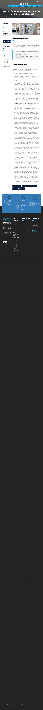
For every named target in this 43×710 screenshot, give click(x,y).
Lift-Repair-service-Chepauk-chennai (19, 465)
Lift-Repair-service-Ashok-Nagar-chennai (31, 460)
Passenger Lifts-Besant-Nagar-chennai (28, 608)
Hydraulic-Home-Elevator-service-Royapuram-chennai (30, 325)
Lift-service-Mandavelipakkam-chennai (14, 414)
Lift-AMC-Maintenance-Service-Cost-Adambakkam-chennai (17, 513)
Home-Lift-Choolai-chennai (8, 666)
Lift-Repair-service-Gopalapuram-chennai (23, 474)
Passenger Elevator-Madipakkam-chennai (14, 635)
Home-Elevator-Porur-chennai (19, 695)
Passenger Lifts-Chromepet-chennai (24, 613)
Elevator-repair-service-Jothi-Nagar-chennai (27, 345)
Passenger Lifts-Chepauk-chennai (33, 609)
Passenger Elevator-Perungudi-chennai (10, 643)
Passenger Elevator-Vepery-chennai (19, 651)
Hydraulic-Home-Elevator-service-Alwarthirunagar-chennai (14, 266)
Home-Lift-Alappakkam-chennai (30, 655)
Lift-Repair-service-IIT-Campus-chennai (22, 478)
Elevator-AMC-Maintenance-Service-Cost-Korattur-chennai (22, 567)
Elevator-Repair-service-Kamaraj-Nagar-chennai (22, 481)
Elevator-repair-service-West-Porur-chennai (30, 402)
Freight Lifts (14, 248)
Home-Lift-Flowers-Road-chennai (14, 670)
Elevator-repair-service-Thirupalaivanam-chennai (21, 399)
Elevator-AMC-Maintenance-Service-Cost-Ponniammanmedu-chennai (19, 584)
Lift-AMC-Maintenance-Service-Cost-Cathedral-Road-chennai (18, 530)
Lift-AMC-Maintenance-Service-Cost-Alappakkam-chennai (25, 515)
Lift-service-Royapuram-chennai (17, 441)
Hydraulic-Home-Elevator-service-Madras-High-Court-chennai (25, 287)
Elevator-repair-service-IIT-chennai (13, 345)
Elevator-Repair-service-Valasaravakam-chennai (22, 508)
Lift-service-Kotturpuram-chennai (31, 407)
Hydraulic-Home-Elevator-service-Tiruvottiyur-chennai (28, 336)
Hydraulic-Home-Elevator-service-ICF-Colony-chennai (22, 279)
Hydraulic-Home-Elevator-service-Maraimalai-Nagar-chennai (27, 292)
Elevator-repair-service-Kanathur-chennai (18, 350)
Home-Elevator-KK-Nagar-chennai (27, 681)
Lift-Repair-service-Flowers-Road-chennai (14, 473)
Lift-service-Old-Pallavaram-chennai (30, 427)
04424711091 (34, 231)
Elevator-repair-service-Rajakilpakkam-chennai (22, 385)
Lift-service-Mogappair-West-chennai (19, 419)
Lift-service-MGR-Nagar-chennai (30, 416)
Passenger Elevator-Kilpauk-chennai (26, 630)
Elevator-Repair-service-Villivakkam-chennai (11, 510)
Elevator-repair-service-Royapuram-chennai (31, 389)
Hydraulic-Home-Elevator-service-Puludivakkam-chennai (21, 317)
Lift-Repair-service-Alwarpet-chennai (18, 455)
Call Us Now (17, 186)
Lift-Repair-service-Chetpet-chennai (32, 465)
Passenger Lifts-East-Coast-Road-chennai (14, 614)
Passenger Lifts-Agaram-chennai (15, 599)
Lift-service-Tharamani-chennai (19, 448)
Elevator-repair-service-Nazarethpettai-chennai (23, 367)
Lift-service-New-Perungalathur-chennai (26, 425)
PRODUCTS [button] (20, 6)
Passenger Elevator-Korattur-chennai (21, 633)
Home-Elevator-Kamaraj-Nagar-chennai (10, 677)
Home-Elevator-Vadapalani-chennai (23, 699)
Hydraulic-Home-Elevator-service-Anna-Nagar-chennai (24, 268)
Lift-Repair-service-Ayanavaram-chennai (14, 463)
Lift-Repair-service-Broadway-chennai (24, 464)
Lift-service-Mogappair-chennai (27, 417)
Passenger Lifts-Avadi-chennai (8, 607)
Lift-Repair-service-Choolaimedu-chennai (32, 468)
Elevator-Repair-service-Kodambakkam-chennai (26, 488)
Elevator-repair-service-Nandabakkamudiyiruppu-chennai (23, 365)
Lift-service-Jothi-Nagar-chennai (21, 406)
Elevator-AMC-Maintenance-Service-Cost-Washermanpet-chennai (27, 597)
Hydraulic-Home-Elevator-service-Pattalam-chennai (31, 311)
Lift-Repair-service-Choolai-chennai (18, 468)
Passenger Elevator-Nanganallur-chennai (28, 637)
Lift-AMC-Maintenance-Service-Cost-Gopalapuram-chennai (24, 544)
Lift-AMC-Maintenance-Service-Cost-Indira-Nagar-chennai (17, 550)
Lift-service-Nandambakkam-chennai (25, 421)
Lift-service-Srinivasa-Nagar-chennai (32, 445)
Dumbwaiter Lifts (15, 250)
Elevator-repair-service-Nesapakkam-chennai (19, 370)
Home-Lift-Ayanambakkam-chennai (22, 661)
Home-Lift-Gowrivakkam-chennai (32, 671)
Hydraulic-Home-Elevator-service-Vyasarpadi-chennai (16, 338)
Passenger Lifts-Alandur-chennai (27, 599)
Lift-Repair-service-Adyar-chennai (34, 453)
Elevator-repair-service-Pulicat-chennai (33, 381)
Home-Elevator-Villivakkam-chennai (19, 701)
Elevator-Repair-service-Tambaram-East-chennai (28, 504)
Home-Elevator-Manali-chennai (16, 686)
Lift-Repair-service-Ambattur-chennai (10, 456)
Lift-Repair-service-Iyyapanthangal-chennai (32, 479)
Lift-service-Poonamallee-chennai (22, 434)
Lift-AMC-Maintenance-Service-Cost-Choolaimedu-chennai (17, 535)
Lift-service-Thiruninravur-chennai (31, 448)
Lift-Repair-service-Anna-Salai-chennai (25, 459)
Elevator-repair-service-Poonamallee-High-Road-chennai (22, 380)
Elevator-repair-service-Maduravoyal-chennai (30, 352)
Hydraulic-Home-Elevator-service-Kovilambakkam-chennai (28, 282)
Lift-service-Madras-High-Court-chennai (21, 411)
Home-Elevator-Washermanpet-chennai (10, 702)
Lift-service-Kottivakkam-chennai (19, 407)
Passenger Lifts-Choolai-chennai (31, 612)
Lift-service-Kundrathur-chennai (33, 409)
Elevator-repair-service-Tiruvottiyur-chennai (21, 400)
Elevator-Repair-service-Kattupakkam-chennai (21, 484)
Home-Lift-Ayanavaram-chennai (35, 661)
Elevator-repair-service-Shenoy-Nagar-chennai (19, 392)
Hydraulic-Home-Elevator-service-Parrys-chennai (12, 311)
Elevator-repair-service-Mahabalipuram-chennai (12, 353)
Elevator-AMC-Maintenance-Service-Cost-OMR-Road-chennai (22, 576)
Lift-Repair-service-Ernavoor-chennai (21, 471)
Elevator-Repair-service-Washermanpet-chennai (12, 512)
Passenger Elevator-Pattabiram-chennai (10, 646)
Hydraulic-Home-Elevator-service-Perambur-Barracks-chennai (14, 312)
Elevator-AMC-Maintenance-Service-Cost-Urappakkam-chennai (23, 591)
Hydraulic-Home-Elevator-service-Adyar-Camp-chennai (22, 261)
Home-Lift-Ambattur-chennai (28, 656)
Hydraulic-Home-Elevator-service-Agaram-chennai (27, 263)
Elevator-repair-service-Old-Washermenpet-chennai (21, 372)
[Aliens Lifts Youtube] (37, 1)
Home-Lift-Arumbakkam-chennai (15, 660)
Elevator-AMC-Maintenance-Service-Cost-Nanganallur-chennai (21, 573)
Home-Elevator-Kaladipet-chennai (32, 676)
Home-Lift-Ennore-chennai (17, 668)
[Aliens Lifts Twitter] (39, 1)
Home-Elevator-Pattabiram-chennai (31, 695)
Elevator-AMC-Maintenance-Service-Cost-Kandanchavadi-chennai (15, 557)
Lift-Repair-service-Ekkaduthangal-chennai (29, 470)
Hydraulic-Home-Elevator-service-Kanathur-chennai (16, 284)
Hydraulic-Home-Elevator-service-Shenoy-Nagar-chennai (19, 328)
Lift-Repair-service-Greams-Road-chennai (19, 475)
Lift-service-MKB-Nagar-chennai (15, 417)
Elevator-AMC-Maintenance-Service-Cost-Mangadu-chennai (25, 571)
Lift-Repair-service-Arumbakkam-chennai (16, 460)
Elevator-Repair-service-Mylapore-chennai (22, 494)
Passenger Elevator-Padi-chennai (9, 641)
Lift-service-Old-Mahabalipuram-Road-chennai (15, 427)
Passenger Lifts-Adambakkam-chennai (26, 598)
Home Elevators (15, 225)
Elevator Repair (25, 224)
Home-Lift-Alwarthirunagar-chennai (16, 656)
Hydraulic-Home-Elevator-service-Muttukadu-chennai (30, 298)
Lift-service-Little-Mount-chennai (19, 410)
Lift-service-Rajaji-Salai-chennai (28, 438)
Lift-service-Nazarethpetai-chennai (32, 422)
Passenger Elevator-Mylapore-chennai (13, 637)
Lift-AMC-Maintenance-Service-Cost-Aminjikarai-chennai (22, 519)
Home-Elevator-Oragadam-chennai (15, 690)
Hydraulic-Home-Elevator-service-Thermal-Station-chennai (21, 335)
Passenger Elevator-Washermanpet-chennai (31, 652)
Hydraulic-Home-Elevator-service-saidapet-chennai (12, 326)
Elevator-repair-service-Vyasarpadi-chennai (30, 401)
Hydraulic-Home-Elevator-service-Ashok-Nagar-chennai (30, 271)
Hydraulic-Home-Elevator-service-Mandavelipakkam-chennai (21, 291)
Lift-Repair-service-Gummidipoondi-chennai (27, 476)
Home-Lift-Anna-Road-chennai (16, 658)
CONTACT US (38, 6)
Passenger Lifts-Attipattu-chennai (34, 606)
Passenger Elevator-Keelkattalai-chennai (19, 628)
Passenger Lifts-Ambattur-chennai (9, 602)
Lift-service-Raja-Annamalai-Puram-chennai (14, 438)
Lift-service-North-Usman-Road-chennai (18, 426)
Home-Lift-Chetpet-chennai (32, 663)
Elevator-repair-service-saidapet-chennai (10, 390)
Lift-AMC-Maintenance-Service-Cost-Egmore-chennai (30, 538)
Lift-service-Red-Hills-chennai (29, 440)
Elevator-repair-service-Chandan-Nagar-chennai (20, 341)
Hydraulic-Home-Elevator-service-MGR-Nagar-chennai (19, 294)
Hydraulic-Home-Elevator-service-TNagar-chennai (12, 337)
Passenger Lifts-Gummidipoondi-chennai (22, 621)
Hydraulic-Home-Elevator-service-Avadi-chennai (15, 273)
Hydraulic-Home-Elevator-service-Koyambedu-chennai (13, 283)
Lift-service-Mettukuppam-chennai (18, 416)
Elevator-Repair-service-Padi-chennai (29, 498)
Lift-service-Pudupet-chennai (14, 435)
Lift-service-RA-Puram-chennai (18, 440)
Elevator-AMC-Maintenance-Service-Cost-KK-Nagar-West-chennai (19, 563)
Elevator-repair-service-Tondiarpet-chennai (14, 401)
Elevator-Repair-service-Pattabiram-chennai (11, 504)
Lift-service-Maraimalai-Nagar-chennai (14, 415)
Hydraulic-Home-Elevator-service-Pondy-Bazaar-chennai (21, 313)
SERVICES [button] (26, 6)
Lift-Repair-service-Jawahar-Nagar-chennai (26, 480)
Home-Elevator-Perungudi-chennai (32, 692)
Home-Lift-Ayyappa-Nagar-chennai (9, 662)
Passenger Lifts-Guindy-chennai (9, 621)
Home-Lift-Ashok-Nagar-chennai (27, 660)
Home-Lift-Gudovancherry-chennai (19, 672)
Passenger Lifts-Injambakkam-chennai (10, 623)
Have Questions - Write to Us (29, 186)
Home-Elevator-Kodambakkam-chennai (18, 682)
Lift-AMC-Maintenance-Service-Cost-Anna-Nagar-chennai (26, 520)
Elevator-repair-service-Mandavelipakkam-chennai (28, 355)
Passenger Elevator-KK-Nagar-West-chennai (18, 631)
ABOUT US (14, 6)
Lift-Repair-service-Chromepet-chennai (10, 469)
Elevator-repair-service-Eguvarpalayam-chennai (20, 342)
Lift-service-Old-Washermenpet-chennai (23, 429)
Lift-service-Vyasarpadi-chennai (34, 450)
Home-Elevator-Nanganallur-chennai (31, 687)
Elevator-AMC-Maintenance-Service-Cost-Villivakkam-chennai (14, 596)
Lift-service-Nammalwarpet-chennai (32, 420)
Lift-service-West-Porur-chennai (23, 451)
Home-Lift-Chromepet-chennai (31, 666)
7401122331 (35, 230)
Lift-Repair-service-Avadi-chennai (22, 461)
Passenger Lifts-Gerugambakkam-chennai (11, 618)
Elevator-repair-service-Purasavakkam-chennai (29, 382)
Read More (5, 236)
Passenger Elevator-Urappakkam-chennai (33, 648)
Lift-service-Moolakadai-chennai (32, 419)
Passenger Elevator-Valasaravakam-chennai (26, 650)
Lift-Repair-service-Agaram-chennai (9, 454)
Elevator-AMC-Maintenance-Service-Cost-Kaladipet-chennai (17, 554)
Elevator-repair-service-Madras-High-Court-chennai (12, 352)
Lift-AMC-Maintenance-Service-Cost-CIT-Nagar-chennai (23, 537)
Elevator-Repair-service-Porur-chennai (33, 503)
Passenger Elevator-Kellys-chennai (13, 630)
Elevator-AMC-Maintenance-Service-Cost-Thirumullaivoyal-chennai (28, 588)
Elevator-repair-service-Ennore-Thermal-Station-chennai (17, 343)
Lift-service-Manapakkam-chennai (26, 412)
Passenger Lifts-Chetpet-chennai (9, 611)
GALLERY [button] (32, 6)
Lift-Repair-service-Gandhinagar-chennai (29, 473)
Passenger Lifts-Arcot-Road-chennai (30, 604)
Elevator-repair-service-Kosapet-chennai (23, 346)
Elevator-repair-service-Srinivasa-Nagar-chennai (15, 395)
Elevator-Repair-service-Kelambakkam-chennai (19, 485)
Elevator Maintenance (26, 226)
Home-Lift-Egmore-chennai (30, 667)
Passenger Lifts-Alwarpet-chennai (17, 601)
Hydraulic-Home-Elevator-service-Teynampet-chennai (16, 333)
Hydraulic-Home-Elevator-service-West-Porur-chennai (21, 340)
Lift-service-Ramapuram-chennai (30, 439)
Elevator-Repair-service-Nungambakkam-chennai (20, 495)
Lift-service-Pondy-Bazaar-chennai (9, 434)
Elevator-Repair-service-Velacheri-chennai (17, 509)
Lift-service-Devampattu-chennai (21, 404)
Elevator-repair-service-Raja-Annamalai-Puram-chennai (24, 384)
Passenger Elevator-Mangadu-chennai (19, 636)
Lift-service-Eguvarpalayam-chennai (34, 404)
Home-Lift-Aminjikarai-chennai (17, 657)
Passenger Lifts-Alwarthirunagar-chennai (31, 601)
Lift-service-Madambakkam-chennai (31, 410)
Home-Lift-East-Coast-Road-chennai (18, 667)
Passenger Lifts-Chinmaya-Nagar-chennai (23, 611)
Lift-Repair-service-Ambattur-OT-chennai (24, 456)
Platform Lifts (15, 244)
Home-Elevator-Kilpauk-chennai (15, 681)
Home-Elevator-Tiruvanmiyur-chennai (20, 697)
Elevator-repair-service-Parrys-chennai (29, 375)
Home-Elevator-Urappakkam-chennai (10, 699)
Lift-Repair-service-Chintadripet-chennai (25, 466)
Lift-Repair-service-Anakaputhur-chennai (18, 458)
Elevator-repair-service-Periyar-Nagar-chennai (22, 377)
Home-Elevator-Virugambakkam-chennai (33, 701)
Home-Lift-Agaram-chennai (8, 655)
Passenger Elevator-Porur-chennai (34, 645)
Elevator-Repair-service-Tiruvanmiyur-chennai (26, 505)
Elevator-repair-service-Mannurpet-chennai (23, 356)
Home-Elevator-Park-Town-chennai (28, 691)
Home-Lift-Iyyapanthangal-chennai (31, 675)
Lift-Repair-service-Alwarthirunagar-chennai (33, 455)
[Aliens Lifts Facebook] (4, 242)
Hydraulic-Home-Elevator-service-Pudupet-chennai (16, 316)
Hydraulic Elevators (16, 227)
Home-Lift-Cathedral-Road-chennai (9, 663)
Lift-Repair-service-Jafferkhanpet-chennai (11, 480)
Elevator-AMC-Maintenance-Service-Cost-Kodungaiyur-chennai (28, 564)
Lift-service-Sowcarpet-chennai (20, 445)
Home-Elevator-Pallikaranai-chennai (15, 691)
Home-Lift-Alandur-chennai (19, 655)
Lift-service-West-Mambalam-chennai (10, 451)
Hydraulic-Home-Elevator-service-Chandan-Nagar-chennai (19, 278)
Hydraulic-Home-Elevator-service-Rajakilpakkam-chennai (17, 321)
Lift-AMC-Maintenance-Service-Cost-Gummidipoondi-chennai (22, 548)
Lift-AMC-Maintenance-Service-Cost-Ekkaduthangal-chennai (14, 539)
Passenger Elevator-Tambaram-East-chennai (26, 646)
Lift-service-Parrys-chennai (31, 430)
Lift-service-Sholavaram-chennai (32, 444)
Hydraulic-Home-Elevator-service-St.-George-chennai (26, 331)
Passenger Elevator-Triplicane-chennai (19, 648)
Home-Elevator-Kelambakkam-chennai (27, 680)
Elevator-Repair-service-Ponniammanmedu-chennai (16, 503)
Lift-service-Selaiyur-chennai (32, 443)
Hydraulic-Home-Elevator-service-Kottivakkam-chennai (24, 281)
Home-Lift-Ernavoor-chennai (27, 668)
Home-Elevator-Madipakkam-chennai (27, 685)
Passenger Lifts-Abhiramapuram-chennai (11, 598)
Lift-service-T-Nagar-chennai (12, 450)
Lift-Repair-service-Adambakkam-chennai (20, 453)
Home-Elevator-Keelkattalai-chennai (13, 680)
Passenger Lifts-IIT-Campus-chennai (19, 622)
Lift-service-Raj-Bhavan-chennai (18, 439)
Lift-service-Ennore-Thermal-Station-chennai (21, 405)
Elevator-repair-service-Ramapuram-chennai (19, 386)
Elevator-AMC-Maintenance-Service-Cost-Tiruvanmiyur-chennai (15, 589)
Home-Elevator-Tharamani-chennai (22, 696)
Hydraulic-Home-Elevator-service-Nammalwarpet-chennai (14, 299)
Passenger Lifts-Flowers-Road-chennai (20, 617)
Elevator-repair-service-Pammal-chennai (14, 375)
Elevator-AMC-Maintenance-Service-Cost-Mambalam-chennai (18, 569)
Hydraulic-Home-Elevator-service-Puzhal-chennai (28, 318)
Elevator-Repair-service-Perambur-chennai (24, 500)
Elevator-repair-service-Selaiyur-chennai (24, 391)
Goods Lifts (14, 240)
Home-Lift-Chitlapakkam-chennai (32, 665)
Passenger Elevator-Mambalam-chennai (29, 635)
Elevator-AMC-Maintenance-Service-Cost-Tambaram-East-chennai (19, 587)
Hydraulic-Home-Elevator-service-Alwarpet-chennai (29, 264)
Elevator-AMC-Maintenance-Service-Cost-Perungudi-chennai (21, 582)
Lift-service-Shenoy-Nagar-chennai (20, 444)
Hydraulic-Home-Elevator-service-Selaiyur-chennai (16, 327)
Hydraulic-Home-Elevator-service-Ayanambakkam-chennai (23, 274)
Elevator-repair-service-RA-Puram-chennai (20, 387)
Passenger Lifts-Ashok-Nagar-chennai (20, 606)
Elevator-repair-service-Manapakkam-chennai (29, 353)
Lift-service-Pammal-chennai (21, 430)
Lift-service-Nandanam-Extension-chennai (18, 422)
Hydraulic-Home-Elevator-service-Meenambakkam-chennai (14, 293)
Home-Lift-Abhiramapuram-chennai (10, 653)
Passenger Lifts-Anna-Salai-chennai (17, 604)
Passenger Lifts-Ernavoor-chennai (30, 616)
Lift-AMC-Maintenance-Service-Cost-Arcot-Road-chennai (13, 523)
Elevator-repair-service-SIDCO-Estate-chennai (19, 394)
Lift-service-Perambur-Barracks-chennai (31, 431)
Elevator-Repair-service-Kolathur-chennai (24, 489)
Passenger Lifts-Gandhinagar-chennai (34, 617)
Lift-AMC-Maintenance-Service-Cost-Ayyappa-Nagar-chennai (22, 528)
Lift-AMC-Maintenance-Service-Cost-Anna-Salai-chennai (31, 522)
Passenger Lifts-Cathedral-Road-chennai (19, 609)
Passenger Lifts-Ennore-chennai (18, 616)
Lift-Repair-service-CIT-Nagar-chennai (25, 469)
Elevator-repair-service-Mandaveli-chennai (11, 355)
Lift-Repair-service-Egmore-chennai (15, 470)
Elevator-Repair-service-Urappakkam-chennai (24, 507)
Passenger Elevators (16, 229)
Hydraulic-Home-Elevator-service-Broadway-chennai (13, 277)
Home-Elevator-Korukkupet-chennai (13, 685)
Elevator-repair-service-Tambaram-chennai (29, 396)
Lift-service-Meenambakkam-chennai (27, 415)
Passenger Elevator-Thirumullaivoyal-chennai (22, 647)
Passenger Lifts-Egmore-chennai (28, 614)
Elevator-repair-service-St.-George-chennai (32, 395)
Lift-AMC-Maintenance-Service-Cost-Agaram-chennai (20, 514)
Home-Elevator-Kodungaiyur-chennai (33, 682)
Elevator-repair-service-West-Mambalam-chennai (12, 402)
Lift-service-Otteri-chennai (36, 429)
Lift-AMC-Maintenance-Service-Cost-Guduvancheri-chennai (17, 547)
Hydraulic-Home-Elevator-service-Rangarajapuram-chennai (22, 322)
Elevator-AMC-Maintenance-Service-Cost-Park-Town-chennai (24, 579)
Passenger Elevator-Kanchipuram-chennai (27, 626)
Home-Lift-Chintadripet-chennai (20, 665)
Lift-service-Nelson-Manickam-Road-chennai (22, 424)
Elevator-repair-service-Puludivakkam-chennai (11, 382)
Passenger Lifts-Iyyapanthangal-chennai (25, 623)
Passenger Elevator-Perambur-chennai (33, 642)
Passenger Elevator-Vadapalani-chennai (10, 650)
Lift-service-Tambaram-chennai (33, 446)
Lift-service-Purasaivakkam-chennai (25, 436)
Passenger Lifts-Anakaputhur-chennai (13, 603)
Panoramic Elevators (16, 242)
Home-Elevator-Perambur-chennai (19, 692)
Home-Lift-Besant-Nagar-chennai (22, 662)
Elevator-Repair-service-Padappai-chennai (14, 498)
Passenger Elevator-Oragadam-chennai (18, 640)
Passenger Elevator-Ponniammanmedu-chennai (18, 645)
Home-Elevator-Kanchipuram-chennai (25, 677)
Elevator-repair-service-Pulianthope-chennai (18, 381)
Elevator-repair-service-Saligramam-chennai (26, 390)
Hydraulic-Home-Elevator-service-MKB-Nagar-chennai (22, 296)
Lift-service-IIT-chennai (11, 406)
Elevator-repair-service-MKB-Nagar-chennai (31, 360)
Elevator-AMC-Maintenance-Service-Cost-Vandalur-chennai (23, 593)
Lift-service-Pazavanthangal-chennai (16, 431)
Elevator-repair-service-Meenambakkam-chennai (22, 357)
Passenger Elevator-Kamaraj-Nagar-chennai (11, 626)
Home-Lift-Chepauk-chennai (21, 663)
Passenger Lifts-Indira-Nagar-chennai (32, 622)
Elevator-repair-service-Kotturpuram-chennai (19, 347)
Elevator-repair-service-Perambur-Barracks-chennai (24, 376)
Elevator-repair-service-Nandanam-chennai (23, 366)
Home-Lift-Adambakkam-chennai (23, 653)
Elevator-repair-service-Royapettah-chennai (14, 389)
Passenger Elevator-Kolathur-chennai (29, 632)
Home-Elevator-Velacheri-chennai (31, 700)
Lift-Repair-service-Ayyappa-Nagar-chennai (29, 463)
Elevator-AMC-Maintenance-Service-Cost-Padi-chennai (16, 578)
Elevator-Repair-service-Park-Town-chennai (24, 499)
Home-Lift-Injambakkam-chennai (19, 675)
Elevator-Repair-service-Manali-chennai (10, 493)
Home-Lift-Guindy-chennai (31, 672)
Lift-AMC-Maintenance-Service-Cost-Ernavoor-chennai (19, 540)
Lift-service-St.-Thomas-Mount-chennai (21, 446)
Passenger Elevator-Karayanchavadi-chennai (24, 627)
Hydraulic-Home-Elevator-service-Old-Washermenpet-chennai (20, 307)
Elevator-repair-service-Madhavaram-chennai (32, 351)
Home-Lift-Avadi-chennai (11, 661)
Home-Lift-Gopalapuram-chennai (19, 671)
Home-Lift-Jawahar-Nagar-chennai (19, 676)
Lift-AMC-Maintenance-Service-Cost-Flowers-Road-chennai (24, 542)
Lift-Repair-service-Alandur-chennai (23, 454)
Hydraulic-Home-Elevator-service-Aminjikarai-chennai (20, 267)
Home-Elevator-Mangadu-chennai (29, 686)
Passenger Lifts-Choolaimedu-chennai (10, 613)
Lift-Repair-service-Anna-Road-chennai (10, 459)
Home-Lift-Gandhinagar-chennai (27, 670)
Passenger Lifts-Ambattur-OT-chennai (23, 602)
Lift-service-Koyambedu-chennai (21, 409)
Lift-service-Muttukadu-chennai (20, 420)
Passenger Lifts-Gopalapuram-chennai (26, 618)
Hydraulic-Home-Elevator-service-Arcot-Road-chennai (27, 269)
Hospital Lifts (14, 246)
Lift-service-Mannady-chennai (26, 414)
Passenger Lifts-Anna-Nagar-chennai (27, 603)
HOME (10, 6)
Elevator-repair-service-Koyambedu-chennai (21, 348)
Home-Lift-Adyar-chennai (34, 653)
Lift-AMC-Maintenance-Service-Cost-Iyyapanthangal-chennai (23, 552)
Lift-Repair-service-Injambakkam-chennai (16, 479)
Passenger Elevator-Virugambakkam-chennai (15, 652)
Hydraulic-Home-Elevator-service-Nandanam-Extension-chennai (22, 301)
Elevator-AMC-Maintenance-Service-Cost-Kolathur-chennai (14, 566)
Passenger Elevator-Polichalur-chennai (25, 643)
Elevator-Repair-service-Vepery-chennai (32, 509)
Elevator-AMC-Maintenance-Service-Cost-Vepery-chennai (30, 594)
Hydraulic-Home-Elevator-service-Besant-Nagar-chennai (28, 276)
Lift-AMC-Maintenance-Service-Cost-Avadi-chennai (29, 525)
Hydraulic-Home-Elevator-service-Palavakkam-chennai (25, 308)
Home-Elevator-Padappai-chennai (28, 690)
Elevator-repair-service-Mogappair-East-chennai (28, 361)
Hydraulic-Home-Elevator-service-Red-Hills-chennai (26, 323)
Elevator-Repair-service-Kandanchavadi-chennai (20, 483)
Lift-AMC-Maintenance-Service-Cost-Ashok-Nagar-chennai (22, 524)
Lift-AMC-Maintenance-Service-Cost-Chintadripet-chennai (28, 533)
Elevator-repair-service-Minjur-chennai (16, 360)
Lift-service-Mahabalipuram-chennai (13, 412)
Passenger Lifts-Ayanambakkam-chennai (22, 607)
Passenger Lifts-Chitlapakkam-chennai (18, 612)
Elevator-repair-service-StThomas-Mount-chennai (12, 396)
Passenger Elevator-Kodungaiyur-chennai (14, 632)
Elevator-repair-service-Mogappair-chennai (11, 361)
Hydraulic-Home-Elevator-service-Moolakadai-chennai (27, 297)
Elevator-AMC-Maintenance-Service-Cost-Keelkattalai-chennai (14, 559)
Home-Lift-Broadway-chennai (34, 662)
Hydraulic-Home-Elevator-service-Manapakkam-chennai (17, 289)
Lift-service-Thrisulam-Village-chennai (23, 449)
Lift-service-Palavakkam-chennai (9, 430)
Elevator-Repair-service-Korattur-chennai (18, 490)
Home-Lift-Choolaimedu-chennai (20, 666)
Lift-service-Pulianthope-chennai (25, 435)
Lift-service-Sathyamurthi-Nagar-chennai (18, 443)
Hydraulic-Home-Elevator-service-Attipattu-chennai (12, 272)
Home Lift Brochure (8, 41)
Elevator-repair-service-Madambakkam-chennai (15, 351)
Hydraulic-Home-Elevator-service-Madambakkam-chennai (19, 286)
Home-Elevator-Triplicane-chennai (33, 697)
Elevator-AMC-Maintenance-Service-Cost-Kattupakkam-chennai (26, 558)
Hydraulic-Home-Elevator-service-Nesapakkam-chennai (17, 303)
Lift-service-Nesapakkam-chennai (13, 425)
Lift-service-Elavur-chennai (8, 405)
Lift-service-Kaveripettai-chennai (33, 406)
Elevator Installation (26, 222)
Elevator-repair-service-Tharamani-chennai (24, 397)
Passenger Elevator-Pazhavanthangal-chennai (17, 642)
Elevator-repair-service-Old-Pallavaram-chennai (21, 371)
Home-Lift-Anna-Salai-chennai (28, 658)
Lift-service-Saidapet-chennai (28, 441)
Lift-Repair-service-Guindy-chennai (13, 476)
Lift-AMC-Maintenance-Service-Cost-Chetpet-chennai (21, 532)
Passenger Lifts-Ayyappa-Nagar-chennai (14, 608)
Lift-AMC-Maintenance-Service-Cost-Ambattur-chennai (17, 518)
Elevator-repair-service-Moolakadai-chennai (26, 362)
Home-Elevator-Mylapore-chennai (18, 687)
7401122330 (10, 201)
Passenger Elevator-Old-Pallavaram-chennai (24, 638)
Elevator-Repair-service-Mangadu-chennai (25, 493)
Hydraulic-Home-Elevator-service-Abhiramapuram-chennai (14, 259)
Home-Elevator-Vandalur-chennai (18, 700)
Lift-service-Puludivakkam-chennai (13, 436)
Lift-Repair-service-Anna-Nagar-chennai (33, 458)
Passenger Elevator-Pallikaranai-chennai (23, 641)
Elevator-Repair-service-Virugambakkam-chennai (29, 510)
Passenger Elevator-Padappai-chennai (32, 640)
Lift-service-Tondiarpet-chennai (22, 450)
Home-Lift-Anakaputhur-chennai (29, 657)
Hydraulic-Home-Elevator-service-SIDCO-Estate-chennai (24, 330)
